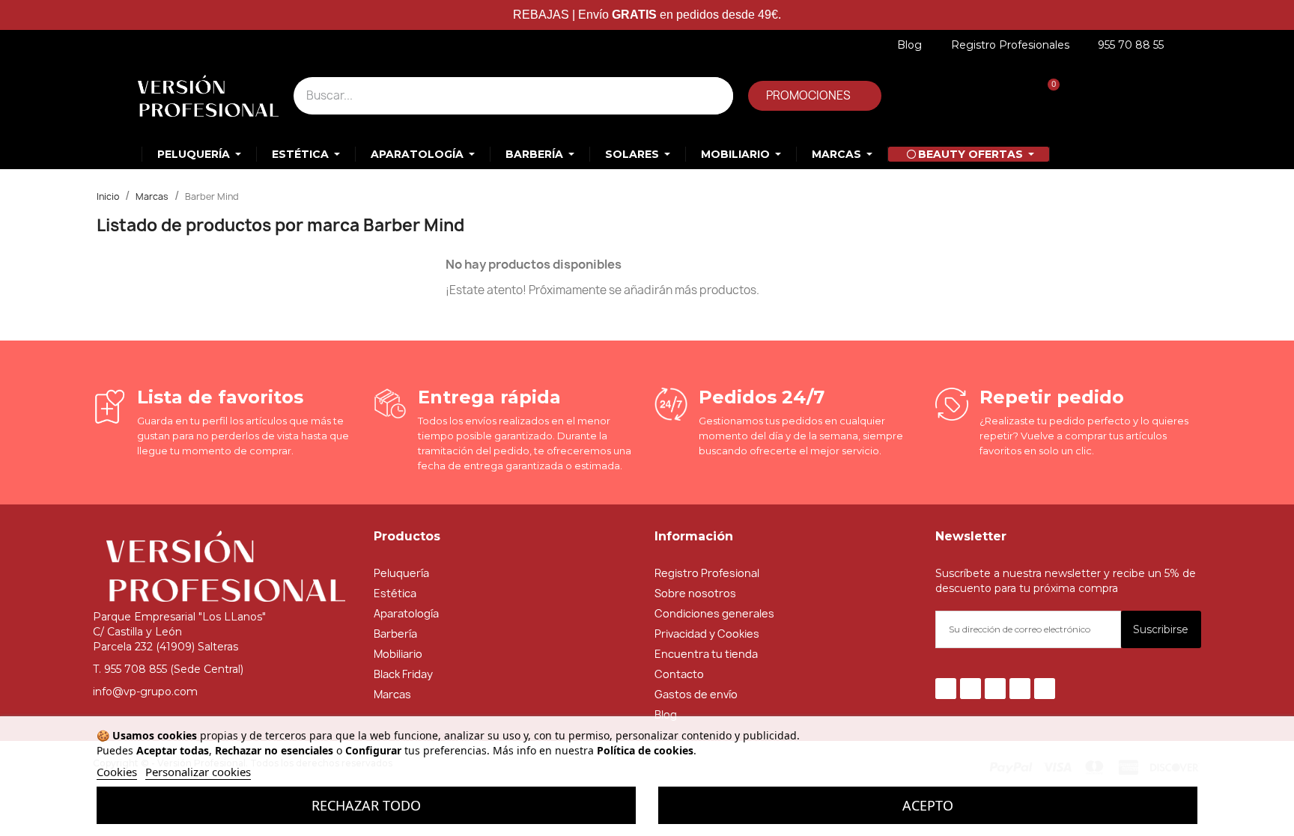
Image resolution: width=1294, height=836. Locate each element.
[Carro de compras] (1045, 95)
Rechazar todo (366, 805)
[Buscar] (714, 96)
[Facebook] (945, 688)
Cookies (117, 771)
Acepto (927, 805)
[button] (814, 96)
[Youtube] (995, 688)
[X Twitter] (970, 688)
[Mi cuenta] (943, 95)
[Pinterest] (1019, 688)
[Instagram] (1044, 688)
